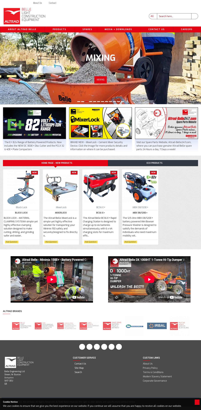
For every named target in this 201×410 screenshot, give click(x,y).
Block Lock (21, 213)
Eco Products (154, 163)
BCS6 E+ (100, 213)
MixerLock (61, 213)
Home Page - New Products (56, 163)
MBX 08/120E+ (140, 213)
